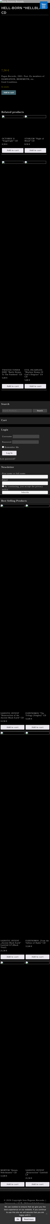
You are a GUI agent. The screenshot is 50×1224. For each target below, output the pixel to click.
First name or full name (13, 473)
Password (6, 442)
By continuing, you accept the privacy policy (22, 487)
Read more (29, 1219)
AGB (19, 1203)
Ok (18, 1219)
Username (7, 436)
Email (5, 480)
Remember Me (11, 447)
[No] (46, 1213)
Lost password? (7, 459)
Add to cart (8, 92)
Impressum (10, 1203)
